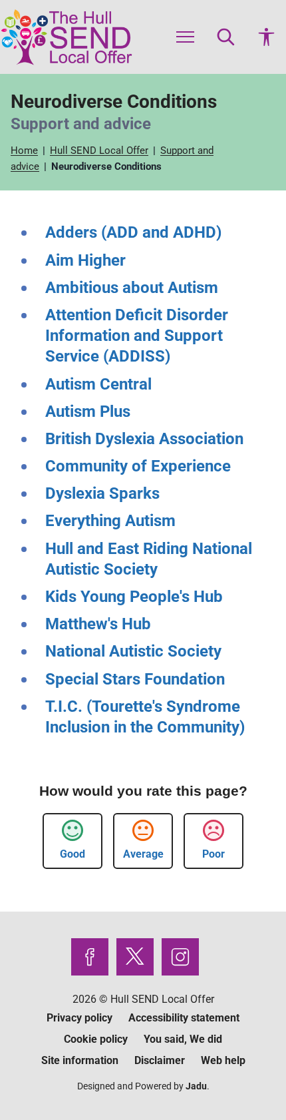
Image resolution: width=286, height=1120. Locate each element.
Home (26, 150)
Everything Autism (110, 520)
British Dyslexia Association (144, 438)
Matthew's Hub (98, 624)
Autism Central (98, 384)
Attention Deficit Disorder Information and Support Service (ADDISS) (136, 336)
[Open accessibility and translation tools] (266, 37)
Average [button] (143, 854)
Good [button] (72, 854)
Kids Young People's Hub (134, 596)
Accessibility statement (183, 1017)
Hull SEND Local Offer (100, 150)
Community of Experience (138, 466)
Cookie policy (96, 1039)
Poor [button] (213, 854)
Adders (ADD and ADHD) (133, 232)
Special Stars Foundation (135, 679)
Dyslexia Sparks (102, 493)
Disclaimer (159, 1060)
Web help (223, 1060)
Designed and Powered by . (143, 1086)
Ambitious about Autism (131, 287)
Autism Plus (87, 411)
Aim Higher (85, 260)
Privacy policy (79, 1017)
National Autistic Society (133, 651)
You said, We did (183, 1039)
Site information (79, 1060)
